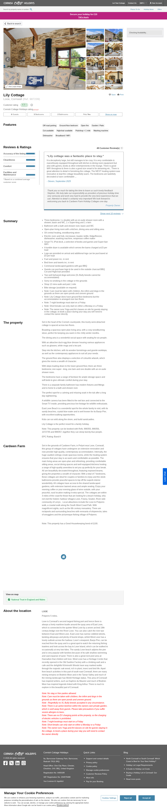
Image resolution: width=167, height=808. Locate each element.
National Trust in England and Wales (28, 600)
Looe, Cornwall (21, 98)
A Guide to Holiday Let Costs (138, 769)
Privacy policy (91, 762)
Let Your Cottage (118, 3)
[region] (83, 798)
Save (113, 95)
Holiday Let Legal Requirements (139, 765)
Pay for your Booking (94, 781)
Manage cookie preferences (97, 770)
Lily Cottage (13, 95)
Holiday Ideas (149, 9)
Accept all (146, 798)
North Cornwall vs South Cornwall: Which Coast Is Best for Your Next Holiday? (143, 760)
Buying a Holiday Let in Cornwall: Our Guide (141, 774)
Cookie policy (91, 766)
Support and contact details (97, 759)
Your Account (156, 3)
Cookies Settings (109, 798)
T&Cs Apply (83, 17)
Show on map (111, 114)
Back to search (14, 24)
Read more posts (133, 779)
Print (122, 95)
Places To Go (135, 9)
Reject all (128, 798)
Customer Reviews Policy (96, 774)
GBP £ (142, 3)
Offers (159, 9)
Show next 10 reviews (110, 213)
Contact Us (132, 3)
